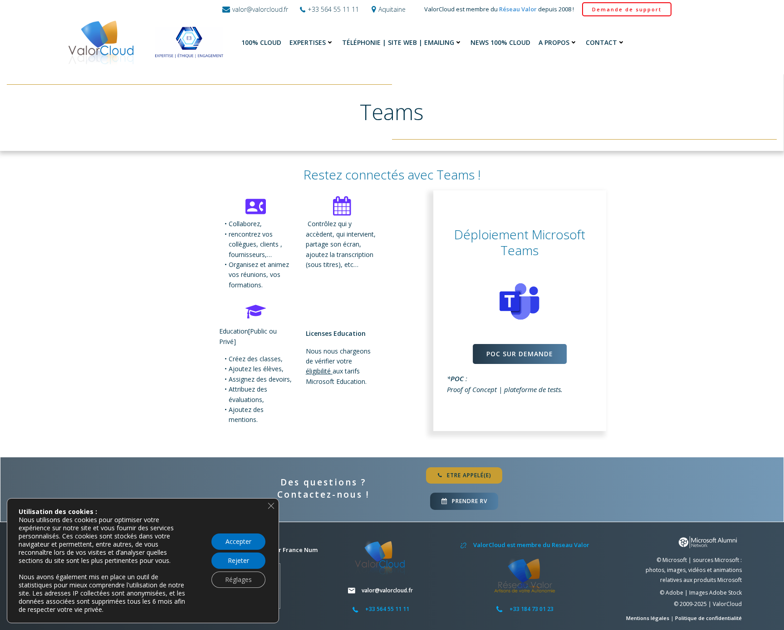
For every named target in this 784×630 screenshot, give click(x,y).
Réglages (238, 579)
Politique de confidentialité (708, 618)
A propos (554, 42)
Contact (601, 42)
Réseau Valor (518, 9)
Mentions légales (648, 618)
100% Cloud (261, 42)
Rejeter (238, 560)
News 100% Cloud (500, 42)
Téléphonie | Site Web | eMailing (398, 42)
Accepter (238, 541)
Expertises (307, 42)
